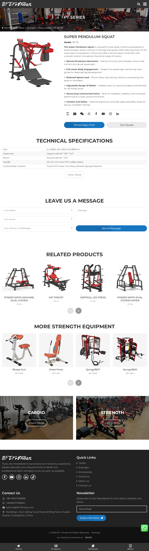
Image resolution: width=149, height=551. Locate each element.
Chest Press (56, 369)
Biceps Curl (19, 369)
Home (7, 28)
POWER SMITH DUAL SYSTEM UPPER (130, 299)
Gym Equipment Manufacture (70, 537)
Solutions (83, 476)
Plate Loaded (44, 28)
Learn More (36, 422)
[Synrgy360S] (130, 350)
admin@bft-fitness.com (20, 507)
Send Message (111, 228)
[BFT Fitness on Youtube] (11, 477)
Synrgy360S (130, 369)
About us (83, 481)
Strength (31, 28)
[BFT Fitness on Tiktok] (33, 477)
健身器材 (88, 537)
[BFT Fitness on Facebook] (4, 477)
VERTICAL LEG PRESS (93, 297)
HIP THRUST (56, 297)
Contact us (84, 485)
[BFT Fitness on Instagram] (18, 477)
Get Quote (127, 124)
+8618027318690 (15, 502)
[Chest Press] (56, 350)
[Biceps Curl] (19, 350)
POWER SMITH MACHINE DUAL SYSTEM (19, 299)
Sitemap (95, 532)
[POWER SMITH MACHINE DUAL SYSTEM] (19, 278)
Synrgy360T (93, 369)
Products (56, 549)
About (130, 549)
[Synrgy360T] (93, 350)
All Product (18, 28)
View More (74, 174)
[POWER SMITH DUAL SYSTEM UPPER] (130, 278)
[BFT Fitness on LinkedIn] (26, 477)
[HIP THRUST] (56, 278)
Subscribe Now (89, 517)
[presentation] (70, 311)
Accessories (85, 472)
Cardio (82, 463)
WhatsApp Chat (84, 124)
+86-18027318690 (16, 498)
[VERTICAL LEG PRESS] (93, 278)
